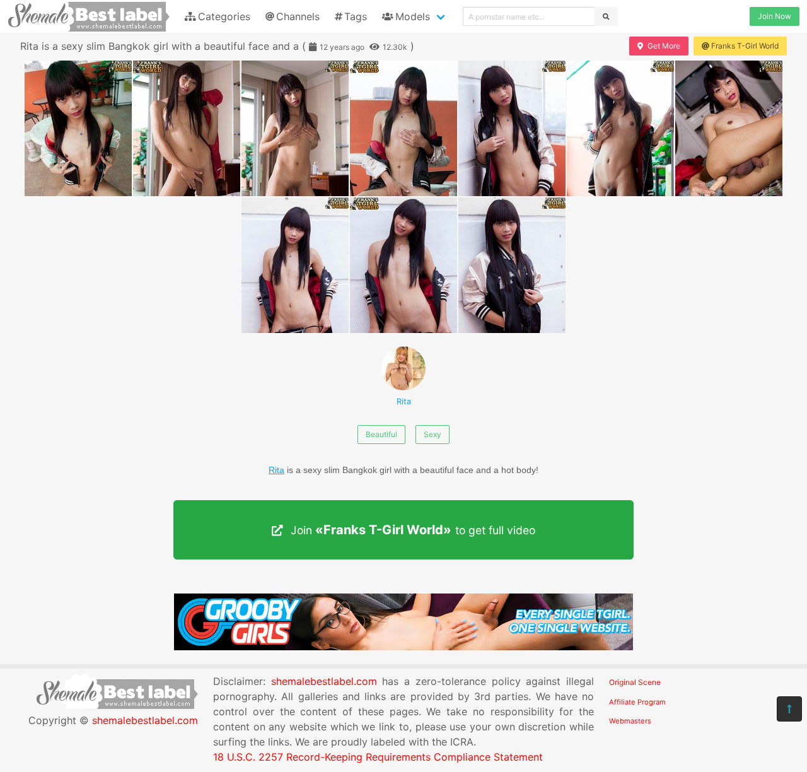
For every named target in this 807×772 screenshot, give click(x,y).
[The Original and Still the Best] (403, 646)
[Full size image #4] (512, 128)
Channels (298, 16)
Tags (355, 16)
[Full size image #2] (295, 128)
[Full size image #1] (186, 128)
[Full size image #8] (403, 265)
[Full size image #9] (512, 265)
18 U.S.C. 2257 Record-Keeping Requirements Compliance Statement (378, 757)
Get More (663, 45)
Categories (224, 16)
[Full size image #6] (728, 128)
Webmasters (630, 720)
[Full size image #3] (403, 128)
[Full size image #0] (78, 128)
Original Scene (635, 682)
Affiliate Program (637, 702)
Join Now (774, 16)
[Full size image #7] (295, 265)
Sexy (432, 434)
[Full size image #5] (620, 128)
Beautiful (381, 434)
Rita (404, 401)
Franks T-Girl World (745, 45)
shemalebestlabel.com (145, 720)
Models (412, 16)
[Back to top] (789, 709)
